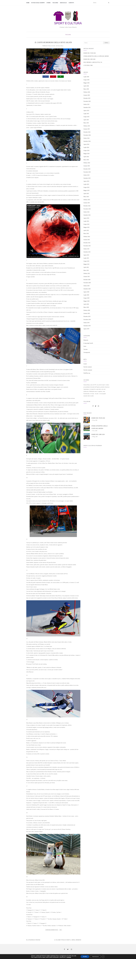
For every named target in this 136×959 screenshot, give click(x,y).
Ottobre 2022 (86, 212)
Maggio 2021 (86, 264)
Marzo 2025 (86, 122)
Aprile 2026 (86, 86)
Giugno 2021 (86, 261)
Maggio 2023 (86, 190)
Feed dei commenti (88, 370)
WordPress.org (87, 373)
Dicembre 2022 (87, 205)
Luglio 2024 (86, 147)
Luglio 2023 (86, 184)
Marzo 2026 (86, 89)
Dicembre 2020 (87, 279)
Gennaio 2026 (87, 95)
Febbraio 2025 (87, 126)
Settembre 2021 (87, 252)
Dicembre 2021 (87, 242)
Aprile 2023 (86, 193)
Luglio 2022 (86, 221)
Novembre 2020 (87, 282)
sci (60, 929)
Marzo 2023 (86, 196)
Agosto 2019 (86, 328)
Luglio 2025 (86, 113)
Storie (49, 2)
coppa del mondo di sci (52, 929)
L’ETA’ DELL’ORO (88, 65)
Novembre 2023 (87, 172)
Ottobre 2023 (86, 175)
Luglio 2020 (86, 295)
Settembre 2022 (87, 215)
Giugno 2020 (86, 298)
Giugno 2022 (86, 224)
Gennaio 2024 (87, 165)
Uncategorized (87, 352)
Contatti (71, 2)
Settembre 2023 (87, 178)
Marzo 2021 (86, 270)
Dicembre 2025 (87, 98)
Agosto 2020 (86, 292)
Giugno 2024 (86, 150)
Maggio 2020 (86, 301)
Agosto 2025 (86, 110)
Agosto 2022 (86, 218)
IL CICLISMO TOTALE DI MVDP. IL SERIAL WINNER (67, 939)
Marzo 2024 (86, 159)
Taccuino (55, 2)
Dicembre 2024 (87, 132)
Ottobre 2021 (86, 248)
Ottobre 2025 (86, 104)
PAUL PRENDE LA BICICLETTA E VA (93, 62)
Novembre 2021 (87, 245)
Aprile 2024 (86, 156)
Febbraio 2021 (87, 273)
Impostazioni (95, 956)
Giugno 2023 (86, 187)
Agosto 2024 (86, 144)
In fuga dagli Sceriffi (38, 2)
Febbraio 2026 (87, 92)
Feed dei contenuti (88, 367)
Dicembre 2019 (87, 316)
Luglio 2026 (86, 76)
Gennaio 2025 (87, 129)
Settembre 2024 (87, 141)
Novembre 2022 (87, 209)
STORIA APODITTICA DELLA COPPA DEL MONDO (96, 56)
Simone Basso (60, 45)
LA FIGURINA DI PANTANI (33, 939)
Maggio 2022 (86, 227)
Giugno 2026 (86, 79)
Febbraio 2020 (87, 310)
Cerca (106, 42)
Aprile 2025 (86, 119)
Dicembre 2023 (87, 169)
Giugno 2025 (86, 116)
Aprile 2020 (86, 304)
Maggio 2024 (86, 153)
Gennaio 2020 (87, 313)
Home (27, 2)
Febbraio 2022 (87, 236)
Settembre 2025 (87, 107)
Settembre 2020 (87, 288)
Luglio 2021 (86, 258)
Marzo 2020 (86, 307)
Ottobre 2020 (86, 285)
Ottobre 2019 (86, 322)
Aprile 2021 (86, 267)
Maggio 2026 (86, 82)
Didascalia (63, 2)
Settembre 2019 (87, 325)
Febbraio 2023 (87, 199)
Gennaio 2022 (87, 239)
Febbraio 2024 (87, 162)
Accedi (85, 363)
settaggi (69, 957)
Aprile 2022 (86, 230)
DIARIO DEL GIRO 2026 (89, 59)
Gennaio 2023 (87, 202)
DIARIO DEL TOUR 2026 (90, 53)
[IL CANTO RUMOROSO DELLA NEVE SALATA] (53, 61)
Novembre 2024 (87, 135)
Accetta (85, 956)
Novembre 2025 (87, 101)
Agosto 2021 (86, 255)
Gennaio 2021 (87, 276)
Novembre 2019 (87, 319)
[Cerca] (109, 2)
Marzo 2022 (86, 233)
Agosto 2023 (86, 181)
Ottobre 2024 (86, 138)
